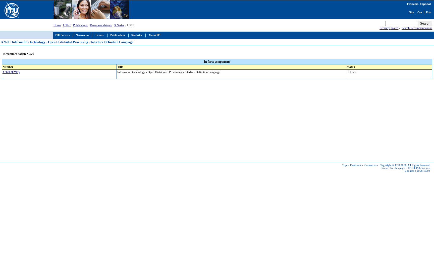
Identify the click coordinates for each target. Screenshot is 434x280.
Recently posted (388, 28)
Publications (80, 25)
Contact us (370, 165)
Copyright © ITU (390, 165)
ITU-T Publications (419, 168)
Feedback (355, 165)
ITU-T (67, 25)
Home (57, 25)
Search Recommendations (417, 28)
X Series (119, 25)
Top (344, 165)
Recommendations (101, 25)
